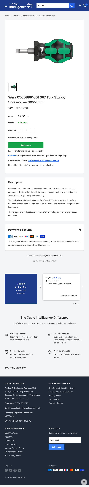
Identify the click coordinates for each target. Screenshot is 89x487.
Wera (10, 108)
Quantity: (12, 130)
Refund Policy (54, 399)
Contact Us (9, 440)
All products (16, 15)
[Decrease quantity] (20, 130)
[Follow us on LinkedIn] (19, 470)
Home (7, 15)
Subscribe (56, 447)
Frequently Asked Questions (61, 392)
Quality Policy (10, 444)
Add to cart (26, 145)
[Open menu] (6, 6)
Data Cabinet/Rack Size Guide (62, 388)
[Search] (72, 5)
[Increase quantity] (32, 130)
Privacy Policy (55, 395)
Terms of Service (56, 403)
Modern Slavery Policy (14, 448)
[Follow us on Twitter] (10, 470)
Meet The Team (11, 433)
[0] (84, 5)
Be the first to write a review (44, 261)
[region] (61, 286)
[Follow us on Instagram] (15, 470)
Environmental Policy (14, 452)
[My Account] (80, 5)
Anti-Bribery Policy (13, 455)
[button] (44, 260)
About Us (9, 437)
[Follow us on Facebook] (6, 470)
